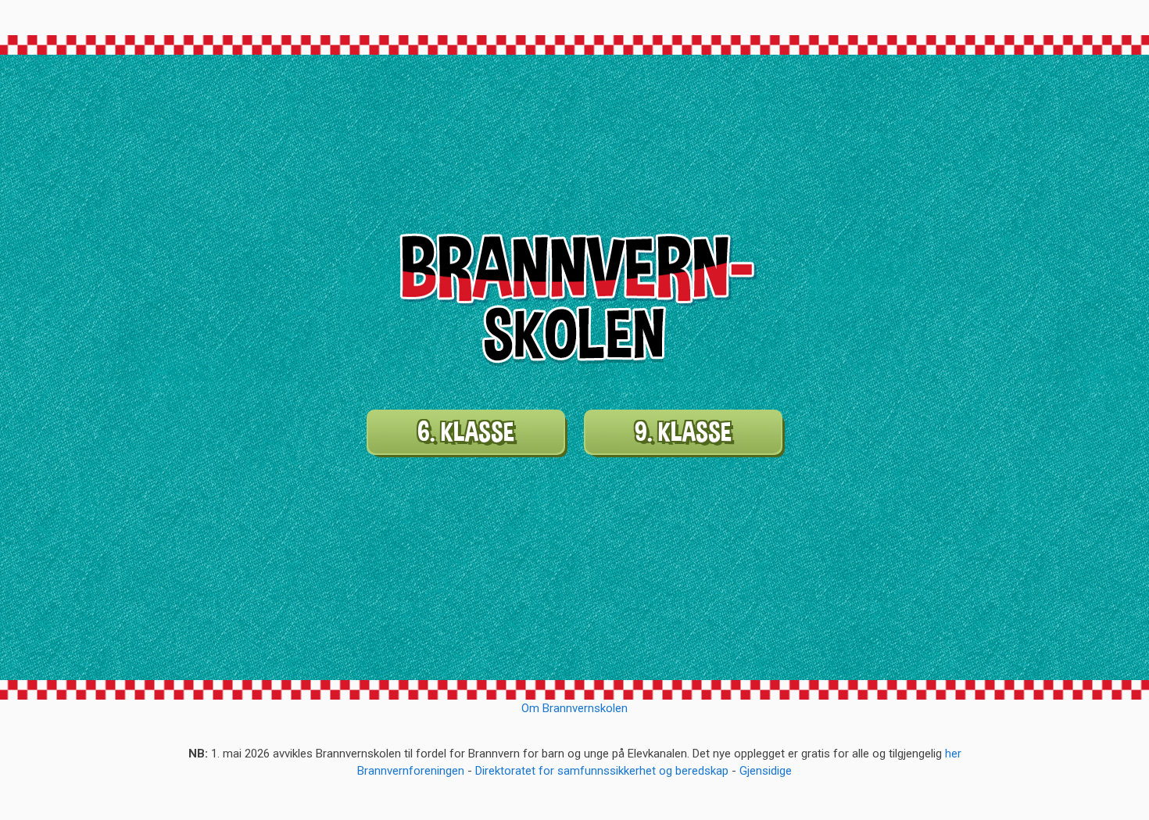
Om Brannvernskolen (574, 708)
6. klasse (465, 432)
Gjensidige (765, 771)
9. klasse (683, 432)
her (953, 754)
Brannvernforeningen (410, 771)
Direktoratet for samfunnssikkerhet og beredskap (601, 771)
